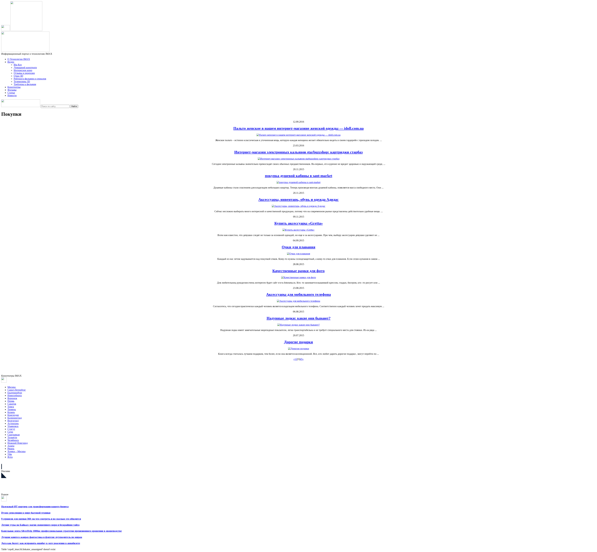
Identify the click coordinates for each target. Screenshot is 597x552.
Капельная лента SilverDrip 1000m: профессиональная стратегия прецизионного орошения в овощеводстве (61, 531)
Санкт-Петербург (16, 390)
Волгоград (13, 420)
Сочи (10, 432)
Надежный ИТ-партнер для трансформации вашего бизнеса (35, 506)
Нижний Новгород (17, 443)
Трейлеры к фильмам (25, 84)
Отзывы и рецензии (24, 73)
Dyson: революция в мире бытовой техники (25, 512)
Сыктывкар (13, 434)
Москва (11, 387)
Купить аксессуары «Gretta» (298, 223)
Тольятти (12, 437)
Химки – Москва (16, 451)
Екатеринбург (14, 392)
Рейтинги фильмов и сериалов (30, 78)
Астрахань (13, 423)
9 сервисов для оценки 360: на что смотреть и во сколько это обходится (41, 519)
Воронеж (12, 398)
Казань (11, 412)
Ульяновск (13, 426)
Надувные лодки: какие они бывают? (299, 318)
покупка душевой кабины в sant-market (298, 176)
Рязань (10, 448)
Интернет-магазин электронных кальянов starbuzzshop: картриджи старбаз (298, 152)
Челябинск (13, 440)
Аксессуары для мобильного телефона (298, 294)
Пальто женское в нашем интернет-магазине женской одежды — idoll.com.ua (298, 128)
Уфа (9, 454)
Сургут (11, 429)
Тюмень (11, 409)
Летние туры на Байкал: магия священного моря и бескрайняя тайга (40, 525)
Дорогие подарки (298, 342)
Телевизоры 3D (22, 81)
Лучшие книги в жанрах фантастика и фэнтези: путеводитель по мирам (41, 537)
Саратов (11, 404)
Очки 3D (18, 76)
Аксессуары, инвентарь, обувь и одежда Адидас (298, 199)
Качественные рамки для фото (298, 271)
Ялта (10, 457)
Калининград (14, 418)
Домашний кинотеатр (25, 67)
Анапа (10, 445)
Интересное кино (23, 70)
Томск (10, 406)
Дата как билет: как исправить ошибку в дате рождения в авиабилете (40, 543)
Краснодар (13, 415)
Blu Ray (18, 64)
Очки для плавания (298, 247)
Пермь (10, 401)
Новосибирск (14, 395)
